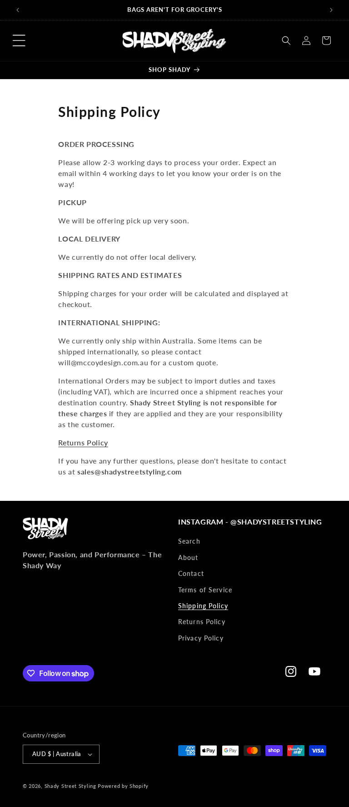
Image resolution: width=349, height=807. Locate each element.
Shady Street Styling (70, 786)
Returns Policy (83, 442)
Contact (191, 573)
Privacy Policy (201, 638)
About (188, 557)
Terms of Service (205, 590)
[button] (19, 40)
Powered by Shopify (123, 786)
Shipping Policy (203, 606)
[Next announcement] (331, 10)
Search (189, 541)
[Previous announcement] (18, 10)
